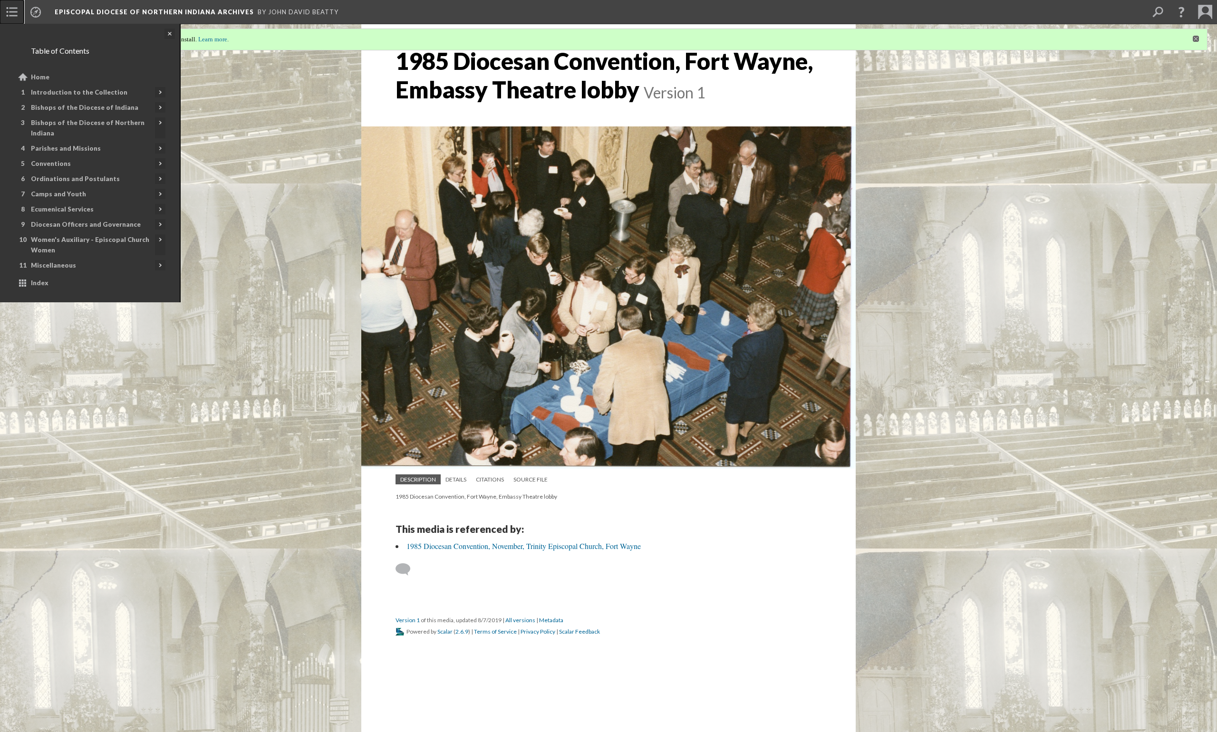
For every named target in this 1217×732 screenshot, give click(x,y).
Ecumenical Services (62, 209)
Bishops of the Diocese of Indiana (84, 107)
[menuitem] (12, 12)
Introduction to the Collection (79, 92)
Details (455, 479)
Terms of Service (495, 631)
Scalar (445, 631)
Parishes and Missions (66, 148)
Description (418, 479)
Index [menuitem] (39, 283)
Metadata (551, 620)
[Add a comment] (407, 569)
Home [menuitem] (40, 77)
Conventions (51, 163)
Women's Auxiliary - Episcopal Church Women (90, 245)
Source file (530, 479)
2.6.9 (461, 631)
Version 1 (408, 620)
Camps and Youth (58, 194)
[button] (1181, 12)
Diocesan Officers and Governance (86, 224)
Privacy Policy (538, 631)
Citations (490, 479)
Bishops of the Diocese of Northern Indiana (88, 128)
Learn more (212, 39)
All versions (520, 620)
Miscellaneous (53, 265)
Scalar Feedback (579, 631)
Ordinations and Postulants (75, 179)
